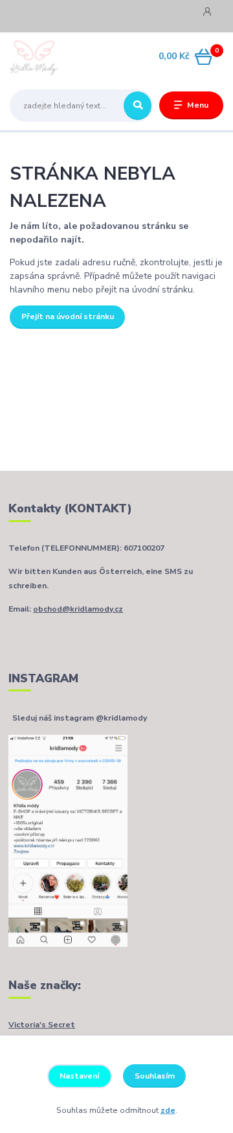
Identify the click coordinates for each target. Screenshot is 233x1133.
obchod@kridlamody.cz (78, 609)
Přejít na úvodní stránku (67, 316)
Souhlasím (155, 1076)
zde (168, 1110)
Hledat (137, 105)
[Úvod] (47, 57)
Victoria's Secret (41, 1025)
